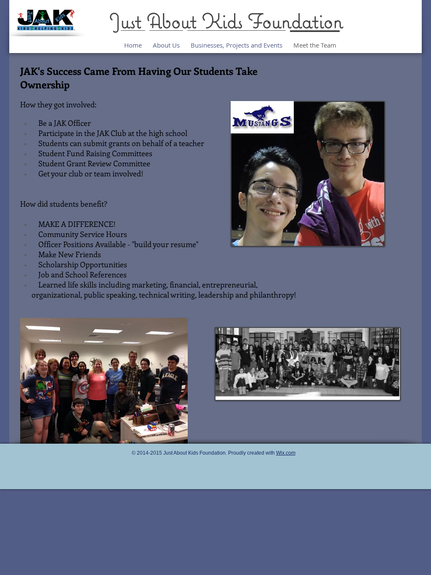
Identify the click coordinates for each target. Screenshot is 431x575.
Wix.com (285, 453)
